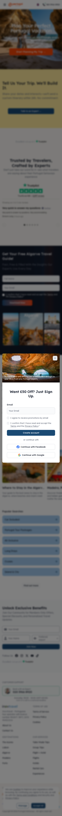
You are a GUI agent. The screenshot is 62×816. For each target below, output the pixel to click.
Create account (31, 432)
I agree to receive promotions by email (29, 418)
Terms (13, 426)
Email (10, 404)
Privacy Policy (31, 426)
